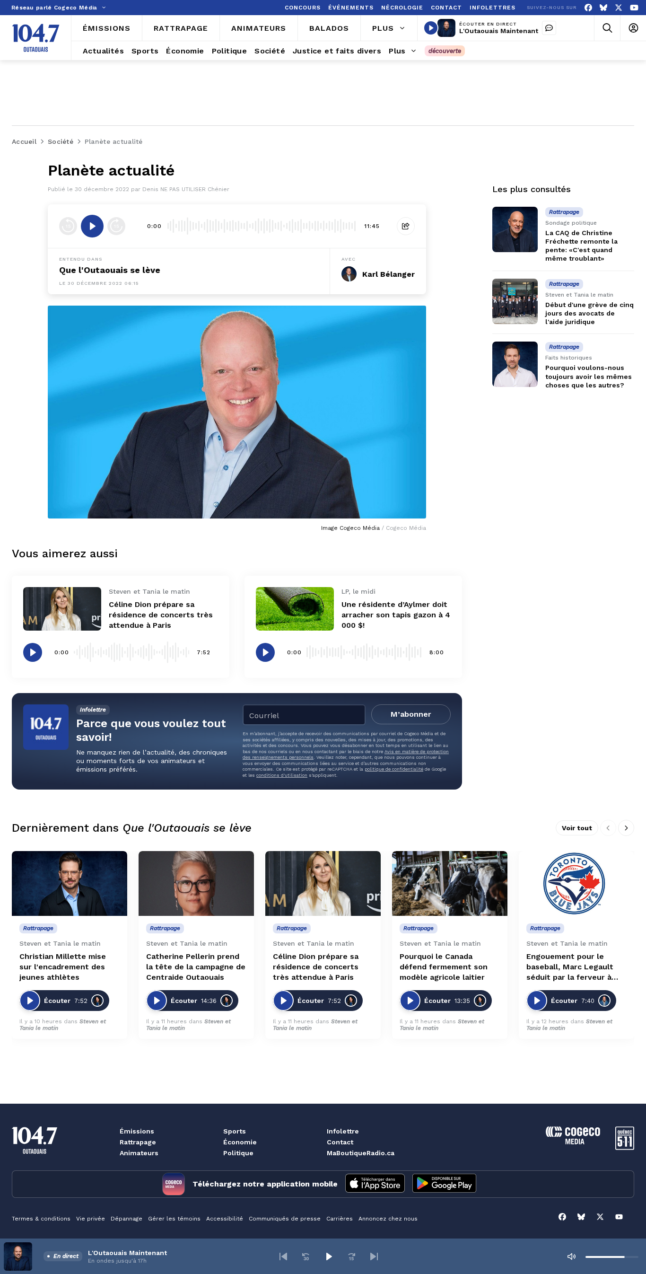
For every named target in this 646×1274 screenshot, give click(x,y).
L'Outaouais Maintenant (498, 31)
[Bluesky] (603, 7)
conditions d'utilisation (281, 775)
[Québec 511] (624, 1147)
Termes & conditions (41, 1218)
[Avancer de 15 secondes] (116, 226)
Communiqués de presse (285, 1218)
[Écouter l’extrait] (92, 226)
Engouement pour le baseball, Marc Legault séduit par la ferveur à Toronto (569, 967)
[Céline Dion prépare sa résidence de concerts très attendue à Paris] (62, 609)
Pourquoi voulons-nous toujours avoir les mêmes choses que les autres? (588, 376)
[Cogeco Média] (573, 1141)
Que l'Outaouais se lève (109, 270)
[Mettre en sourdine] (571, 1256)
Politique (238, 1153)
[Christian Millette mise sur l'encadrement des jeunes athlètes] (69, 883)
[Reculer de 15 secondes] (68, 226)
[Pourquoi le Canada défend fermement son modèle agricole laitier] (449, 883)
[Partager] (406, 226)
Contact (340, 1142)
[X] (618, 7)
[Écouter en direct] (430, 27)
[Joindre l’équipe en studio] (549, 28)
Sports (234, 1131)
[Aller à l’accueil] (36, 38)
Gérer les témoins (174, 1218)
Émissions (137, 1131)
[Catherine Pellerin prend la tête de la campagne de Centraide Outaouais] (196, 883)
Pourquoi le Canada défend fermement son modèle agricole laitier (444, 967)
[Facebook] (588, 7)
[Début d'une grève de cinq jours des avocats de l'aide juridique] (515, 301)
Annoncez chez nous (388, 1218)
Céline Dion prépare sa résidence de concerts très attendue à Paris (161, 615)
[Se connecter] (633, 28)
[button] (283, 1256)
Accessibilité (224, 1218)
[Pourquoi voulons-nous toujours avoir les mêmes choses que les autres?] (515, 364)
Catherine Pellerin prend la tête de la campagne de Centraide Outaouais (195, 967)
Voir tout (577, 828)
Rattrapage (138, 1142)
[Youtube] (634, 7)
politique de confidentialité (394, 769)
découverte (444, 50)
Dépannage (126, 1218)
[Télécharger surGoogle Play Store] (444, 1184)
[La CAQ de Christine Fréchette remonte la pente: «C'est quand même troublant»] (515, 229)
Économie (240, 1142)
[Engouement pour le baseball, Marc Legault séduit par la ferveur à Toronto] (576, 883)
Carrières (339, 1218)
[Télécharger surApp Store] (375, 1184)
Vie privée (90, 1218)
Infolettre (343, 1131)
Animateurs (139, 1153)
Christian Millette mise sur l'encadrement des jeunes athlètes (62, 967)
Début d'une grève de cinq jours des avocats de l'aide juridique (589, 313)
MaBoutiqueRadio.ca (360, 1153)
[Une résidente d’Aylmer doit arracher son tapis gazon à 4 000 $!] (295, 609)
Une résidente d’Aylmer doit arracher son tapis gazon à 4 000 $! (395, 615)
